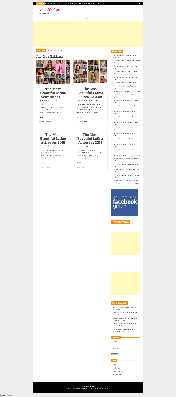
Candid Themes (104, 388)
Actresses (95, 19)
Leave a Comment (46, 121)
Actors (86, 19)
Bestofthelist (48, 10)
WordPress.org (117, 374)
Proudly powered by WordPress (77, 388)
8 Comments (81, 167)
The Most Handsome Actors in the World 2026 (77, 3)
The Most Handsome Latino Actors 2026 (126, 83)
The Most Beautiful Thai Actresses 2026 (126, 180)
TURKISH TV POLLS (121, 222)
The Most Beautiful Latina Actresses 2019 (53, 138)
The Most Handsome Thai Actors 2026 (126, 184)
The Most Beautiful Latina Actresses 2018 (90, 138)
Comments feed (118, 371)
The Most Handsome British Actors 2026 (126, 91)
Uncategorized (117, 348)
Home (80, 19)
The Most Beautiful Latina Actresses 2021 (90, 93)
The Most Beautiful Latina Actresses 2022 (53, 93)
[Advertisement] (88, 34)
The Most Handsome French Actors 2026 (126, 155)
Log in (115, 365)
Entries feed (117, 368)
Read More (42, 117)
